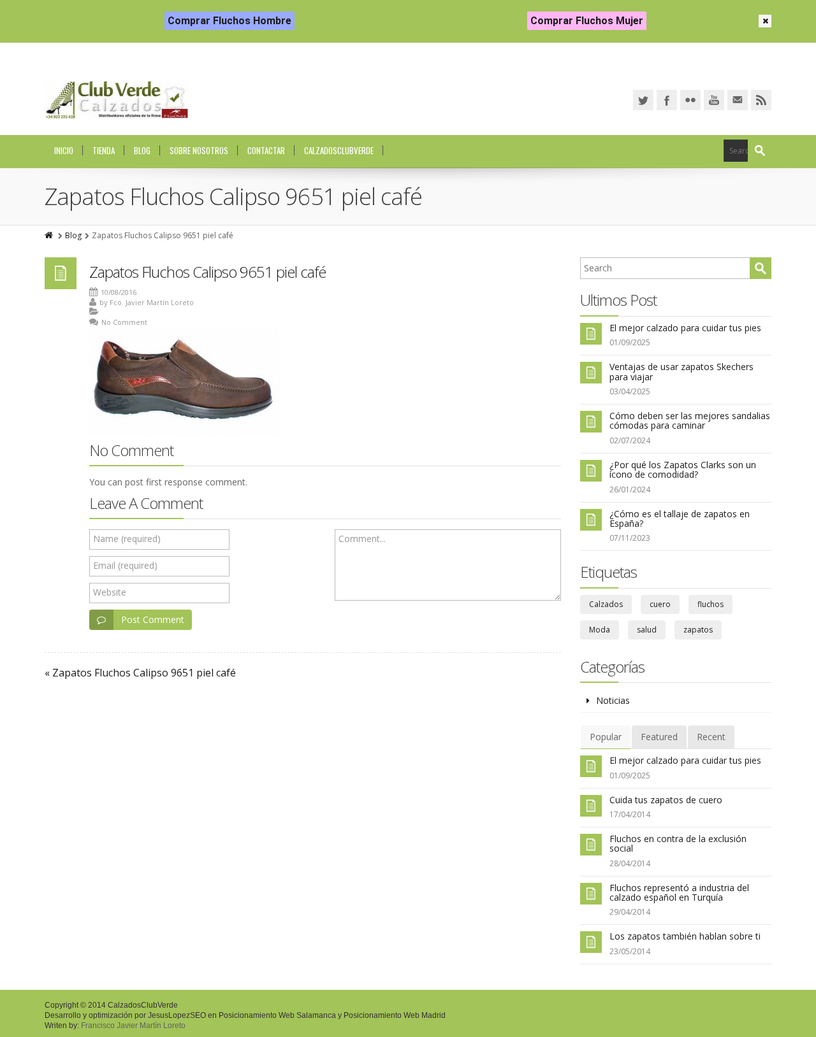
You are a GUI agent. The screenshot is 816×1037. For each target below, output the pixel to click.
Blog (142, 150)
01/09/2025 (629, 342)
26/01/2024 (629, 489)
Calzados (606, 604)
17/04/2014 (629, 814)
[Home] (50, 235)
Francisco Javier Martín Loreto (133, 1025)
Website (109, 592)
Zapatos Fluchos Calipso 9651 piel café (207, 271)
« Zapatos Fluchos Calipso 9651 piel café (140, 673)
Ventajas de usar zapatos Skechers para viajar (681, 371)
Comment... (362, 539)
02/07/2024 (629, 440)
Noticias (613, 700)
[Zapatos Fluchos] (117, 100)
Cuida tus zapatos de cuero (665, 800)
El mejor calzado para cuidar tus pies (685, 328)
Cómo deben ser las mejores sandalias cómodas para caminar (689, 420)
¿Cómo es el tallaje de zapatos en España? (679, 518)
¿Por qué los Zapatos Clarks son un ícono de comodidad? (682, 469)
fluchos (710, 604)
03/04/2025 (629, 391)
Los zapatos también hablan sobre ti (685, 936)
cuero (660, 604)
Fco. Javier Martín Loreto (152, 302)
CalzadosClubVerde (339, 150)
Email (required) (125, 565)
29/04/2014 (629, 911)
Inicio (63, 150)
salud (647, 629)
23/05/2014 (629, 951)
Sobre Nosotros (199, 150)
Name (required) (127, 539)
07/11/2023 (629, 538)
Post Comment (152, 619)
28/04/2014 (629, 863)
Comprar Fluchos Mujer (586, 21)
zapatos (698, 629)
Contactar (266, 150)
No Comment (124, 322)
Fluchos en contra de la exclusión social (678, 843)
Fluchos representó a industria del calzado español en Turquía (679, 892)
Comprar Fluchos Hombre (229, 21)
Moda (599, 629)
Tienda (103, 150)
